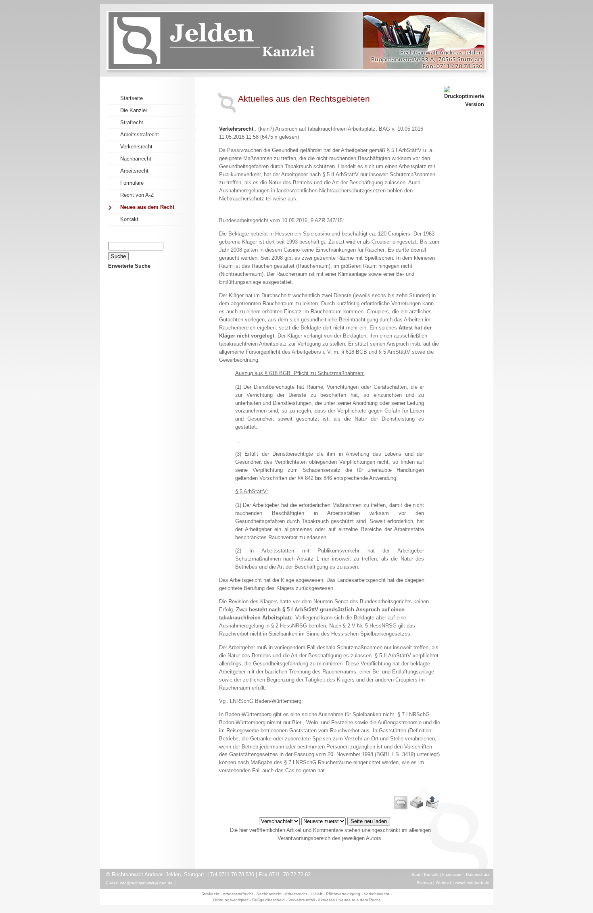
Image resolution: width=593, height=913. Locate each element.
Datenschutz (477, 874)
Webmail (443, 882)
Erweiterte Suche (129, 266)
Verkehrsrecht (236, 129)
